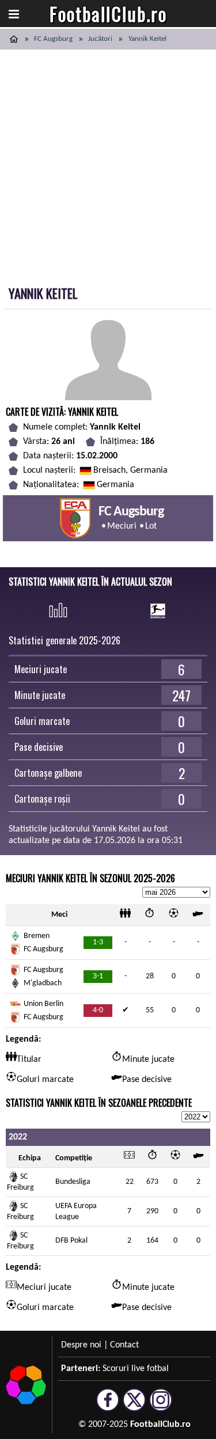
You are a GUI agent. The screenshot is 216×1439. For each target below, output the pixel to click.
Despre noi (81, 1345)
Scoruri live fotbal (136, 1368)
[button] (14, 14)
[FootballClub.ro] (13, 39)
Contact (124, 1345)
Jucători (100, 39)
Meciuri (122, 526)
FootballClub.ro (108, 13)
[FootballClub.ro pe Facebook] (107, 1406)
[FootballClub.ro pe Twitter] (134, 1406)
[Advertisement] (108, 163)
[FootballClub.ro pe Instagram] (160, 1406)
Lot (151, 526)
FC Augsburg (53, 39)
